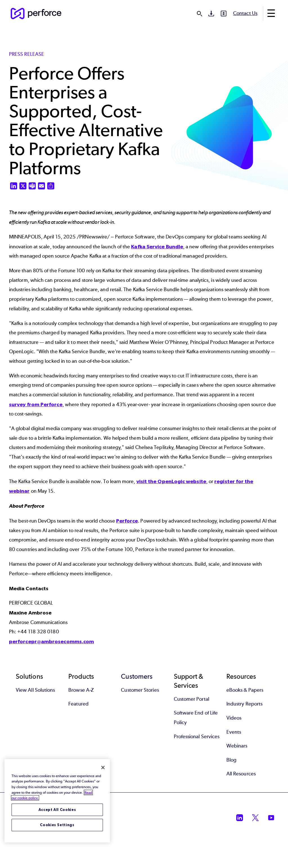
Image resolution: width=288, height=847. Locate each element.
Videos (233, 718)
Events (233, 732)
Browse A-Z (81, 690)
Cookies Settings (57, 825)
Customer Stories (140, 690)
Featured (78, 704)
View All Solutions (35, 690)
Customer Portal (191, 699)
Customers (136, 676)
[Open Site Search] (199, 13)
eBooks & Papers (244, 690)
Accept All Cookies (57, 810)
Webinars (237, 746)
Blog (231, 760)
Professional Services (197, 736)
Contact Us (245, 13)
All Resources (241, 774)
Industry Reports (244, 704)
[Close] (103, 767)
